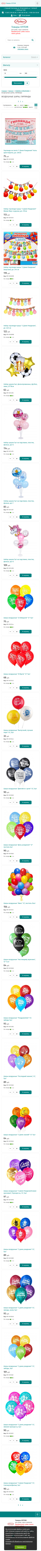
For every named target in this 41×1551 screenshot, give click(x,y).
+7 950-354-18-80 (34, 12)
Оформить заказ (23, 49)
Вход (15, 15)
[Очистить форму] (27, 83)
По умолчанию (8, 107)
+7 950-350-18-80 (22, 12)
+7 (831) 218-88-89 (10, 12)
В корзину (25, 166)
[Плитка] (36, 105)
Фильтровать (18, 83)
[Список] (36, 107)
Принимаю (20, 1547)
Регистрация (26, 15)
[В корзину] (14, 47)
